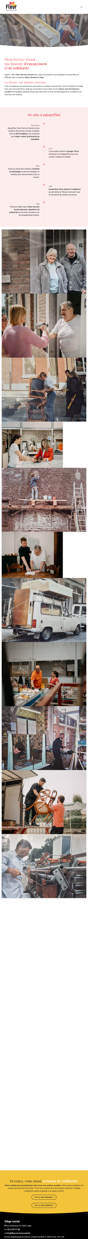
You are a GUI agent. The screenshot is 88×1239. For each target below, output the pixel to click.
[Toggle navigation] (81, 7)
